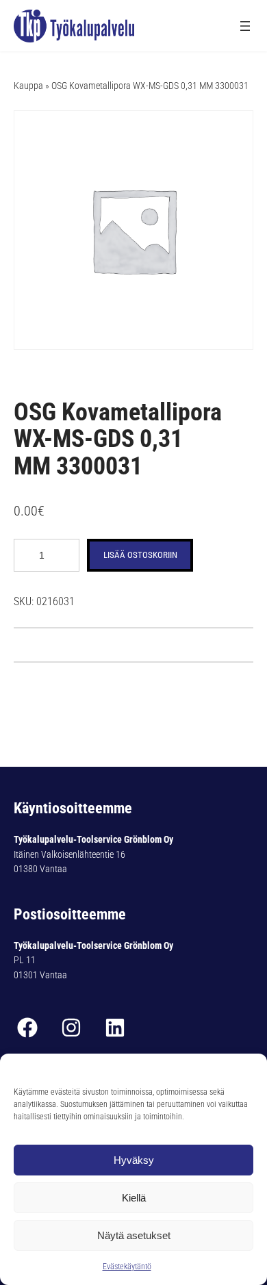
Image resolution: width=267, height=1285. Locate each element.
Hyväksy (134, 1160)
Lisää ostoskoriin (140, 555)
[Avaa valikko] (245, 26)
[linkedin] (115, 1027)
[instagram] (71, 1027)
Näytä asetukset (133, 1235)
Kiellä (134, 1198)
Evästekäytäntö (127, 1266)
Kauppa (28, 85)
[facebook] (27, 1027)
